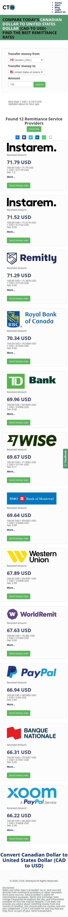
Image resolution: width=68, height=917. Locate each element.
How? (45, 882)
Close (57, 909)
